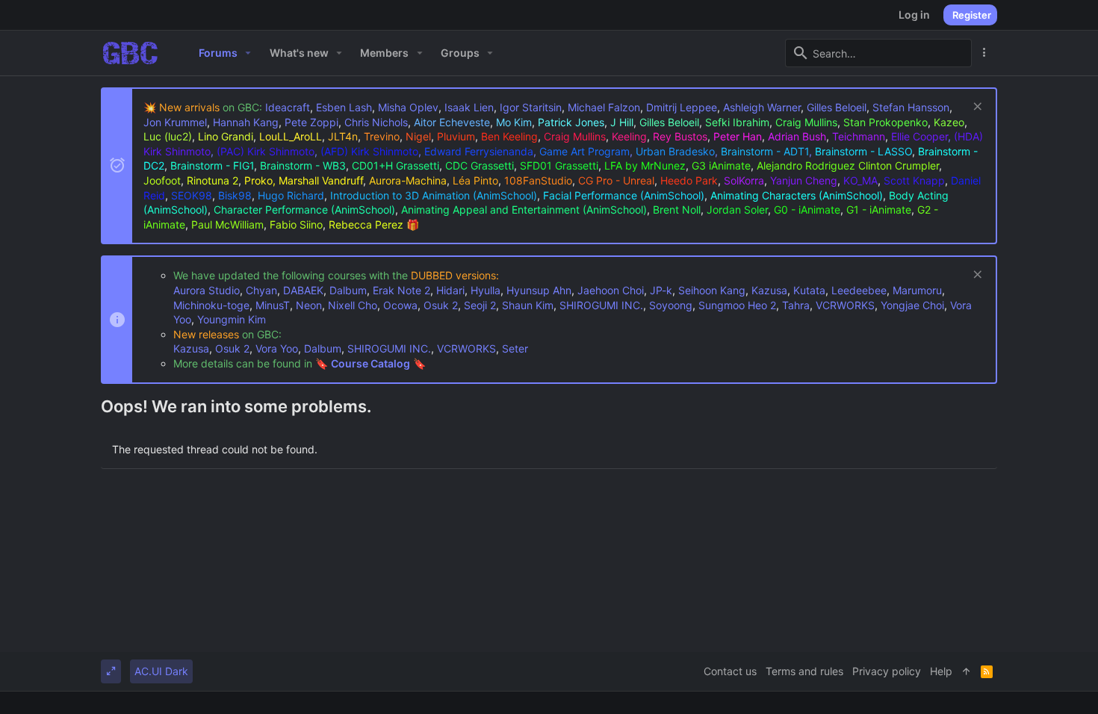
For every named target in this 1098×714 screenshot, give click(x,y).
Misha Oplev (408, 107)
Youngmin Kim (231, 319)
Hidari (450, 290)
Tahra (796, 305)
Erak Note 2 (401, 290)
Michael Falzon (604, 107)
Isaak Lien (469, 107)
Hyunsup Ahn (538, 290)
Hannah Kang (246, 122)
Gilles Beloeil (836, 107)
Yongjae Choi (912, 305)
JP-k (661, 290)
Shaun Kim (527, 305)
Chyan (261, 290)
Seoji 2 (480, 305)
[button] (248, 53)
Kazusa (769, 290)
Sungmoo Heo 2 (737, 305)
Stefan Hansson (910, 107)
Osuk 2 (441, 305)
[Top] (966, 671)
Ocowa (400, 305)
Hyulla (485, 290)
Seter (515, 348)
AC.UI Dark (161, 671)
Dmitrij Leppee (681, 107)
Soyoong (670, 305)
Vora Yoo (276, 348)
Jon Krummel (175, 122)
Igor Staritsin (531, 107)
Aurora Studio (206, 290)
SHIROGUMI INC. (601, 305)
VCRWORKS (845, 305)
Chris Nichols (376, 122)
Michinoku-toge (211, 305)
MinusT (272, 305)
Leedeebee (859, 290)
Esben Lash (344, 107)
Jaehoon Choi (610, 290)
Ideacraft (287, 107)
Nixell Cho (352, 305)
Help (941, 671)
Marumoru (917, 290)
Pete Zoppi (311, 122)
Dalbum (348, 290)
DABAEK (303, 290)
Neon (309, 305)
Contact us (730, 671)
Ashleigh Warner (762, 107)
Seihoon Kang (711, 290)
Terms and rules (804, 671)
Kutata (809, 290)
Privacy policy (886, 671)
